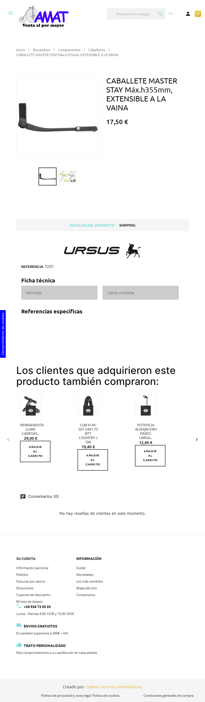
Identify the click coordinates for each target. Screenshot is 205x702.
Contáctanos (85, 595)
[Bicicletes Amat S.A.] (44, 16)
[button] (197, 438)
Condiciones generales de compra (169, 695)
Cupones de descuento (33, 595)
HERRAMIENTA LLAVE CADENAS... (32, 429)
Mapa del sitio (86, 588)
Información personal (32, 568)
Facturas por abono (31, 581)
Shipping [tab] (127, 225)
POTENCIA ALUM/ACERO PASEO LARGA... (146, 431)
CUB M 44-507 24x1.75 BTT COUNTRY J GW (88, 433)
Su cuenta (26, 559)
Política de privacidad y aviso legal (66, 695)
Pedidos (22, 574)
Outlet (81, 568)
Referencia (32, 267)
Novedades (84, 574)
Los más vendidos (89, 581)
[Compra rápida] (198, 13)
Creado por (102, 687)
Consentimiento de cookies (3, 334)
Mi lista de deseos (29, 601)
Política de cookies (106, 695)
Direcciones (24, 588)
